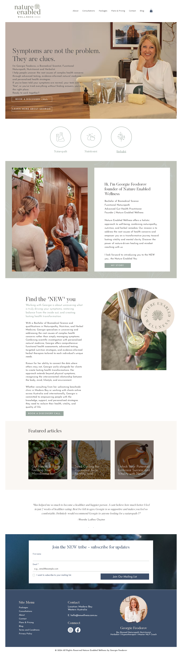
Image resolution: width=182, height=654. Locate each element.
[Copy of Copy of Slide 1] (93, 527)
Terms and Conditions (28, 630)
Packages (23, 608)
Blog (21, 626)
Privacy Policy (25, 634)
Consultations (25, 611)
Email (36, 564)
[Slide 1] (88, 527)
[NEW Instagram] (70, 630)
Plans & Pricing (26, 622)
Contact (23, 619)
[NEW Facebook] (77, 630)
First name (37, 554)
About (22, 615)
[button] (151, 10)
